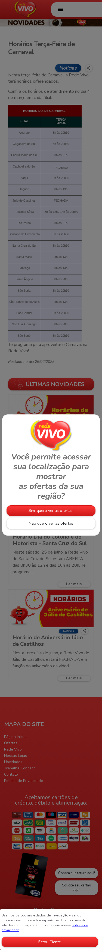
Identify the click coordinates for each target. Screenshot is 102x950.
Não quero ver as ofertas (51, 523)
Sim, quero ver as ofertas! (51, 510)
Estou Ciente (49, 942)
